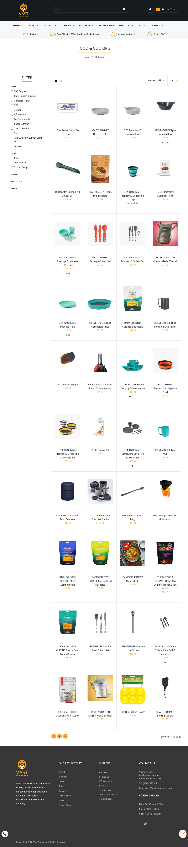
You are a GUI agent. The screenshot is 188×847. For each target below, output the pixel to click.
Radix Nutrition (21, 124)
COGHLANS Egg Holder (133, 712)
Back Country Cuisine (25, 96)
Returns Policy (105, 790)
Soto (16, 133)
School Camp (21, 167)
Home (86, 57)
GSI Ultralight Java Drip (165, 515)
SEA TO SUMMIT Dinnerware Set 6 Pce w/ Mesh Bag (132, 454)
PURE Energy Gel (100, 450)
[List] (61, 81)
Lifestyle (63, 791)
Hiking (62, 772)
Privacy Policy (105, 799)
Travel (62, 781)
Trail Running (20, 162)
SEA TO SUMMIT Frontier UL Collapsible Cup (132, 196)
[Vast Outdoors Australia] (23, 16)
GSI (16, 105)
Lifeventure (20, 114)
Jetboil (17, 110)
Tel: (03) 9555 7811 (148, 783)
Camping (63, 777)
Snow (61, 800)
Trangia (17, 146)
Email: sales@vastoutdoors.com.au (155, 788)
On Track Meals (22, 119)
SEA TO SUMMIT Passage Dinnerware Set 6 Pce (67, 261)
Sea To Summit (22, 128)
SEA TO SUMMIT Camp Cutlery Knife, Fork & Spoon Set (165, 650)
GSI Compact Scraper (68, 384)
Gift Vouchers (105, 781)
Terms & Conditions (108, 794)
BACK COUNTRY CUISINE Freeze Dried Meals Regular (67, 650)
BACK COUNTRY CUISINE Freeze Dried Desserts (100, 581)
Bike (16, 158)
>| (65, 736)
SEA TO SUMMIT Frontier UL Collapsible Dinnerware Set (67, 454)
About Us (103, 772)
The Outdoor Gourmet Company (28, 139)
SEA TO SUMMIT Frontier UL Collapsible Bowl (165, 388)
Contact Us (104, 777)
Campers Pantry (22, 100)
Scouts (102, 786)
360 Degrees (21, 91)
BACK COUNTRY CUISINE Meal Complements (67, 581)
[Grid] (56, 81)
